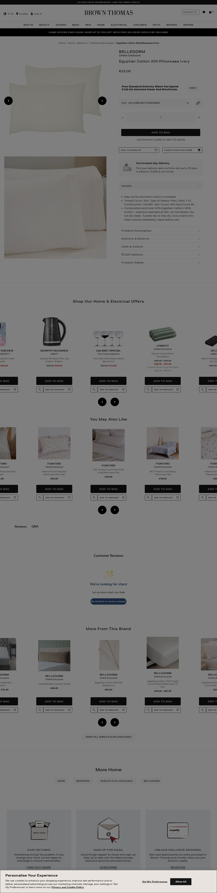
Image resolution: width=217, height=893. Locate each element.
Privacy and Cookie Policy (68, 887)
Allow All (180, 881)
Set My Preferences (154, 881)
